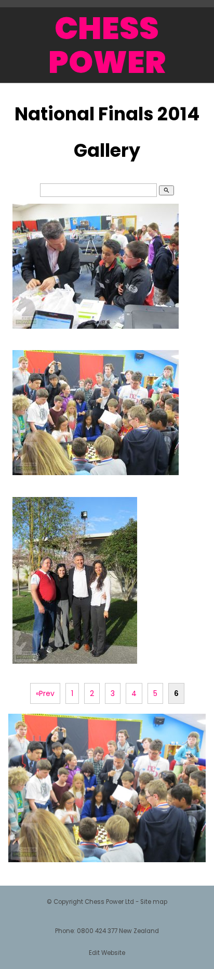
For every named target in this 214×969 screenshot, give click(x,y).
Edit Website (107, 953)
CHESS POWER (107, 45)
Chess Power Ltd (109, 902)
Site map (153, 902)
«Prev (45, 693)
